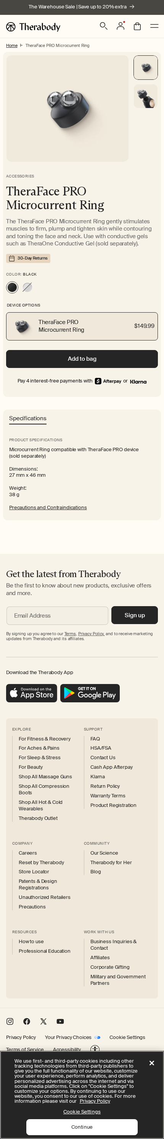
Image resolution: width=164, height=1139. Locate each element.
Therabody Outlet (38, 818)
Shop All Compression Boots (44, 789)
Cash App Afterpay (111, 767)
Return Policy (105, 786)
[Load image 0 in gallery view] (145, 67)
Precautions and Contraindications (48, 507)
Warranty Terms (107, 796)
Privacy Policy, (91, 633)
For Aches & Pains (39, 748)
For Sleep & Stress (39, 758)
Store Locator (34, 872)
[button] (103, 26)
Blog (95, 872)
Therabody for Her (111, 863)
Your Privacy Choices (68, 1037)
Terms (70, 633)
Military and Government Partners (118, 980)
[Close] (151, 1063)
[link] (138, 381)
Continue (82, 1127)
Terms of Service (25, 1050)
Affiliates (100, 958)
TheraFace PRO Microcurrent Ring (58, 45)
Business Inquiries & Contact (113, 945)
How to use (31, 942)
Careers (28, 853)
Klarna (97, 777)
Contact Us (103, 758)
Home (11, 45)
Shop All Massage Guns (45, 777)
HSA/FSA (100, 748)
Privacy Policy (21, 1037)
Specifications (28, 419)
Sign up (135, 615)
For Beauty (31, 767)
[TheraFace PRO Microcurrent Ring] (12, 287)
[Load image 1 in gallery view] (145, 96)
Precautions (32, 907)
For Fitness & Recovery (45, 739)
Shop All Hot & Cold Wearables (41, 805)
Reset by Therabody (41, 863)
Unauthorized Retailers (45, 897)
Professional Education (45, 951)
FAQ (95, 739)
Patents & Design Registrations (38, 884)
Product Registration (113, 805)
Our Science (104, 853)
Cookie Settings (127, 1037)
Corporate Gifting (110, 967)
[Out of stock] (27, 287)
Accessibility (67, 1050)
